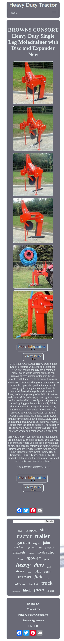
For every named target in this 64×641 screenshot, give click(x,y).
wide (38, 571)
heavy (23, 565)
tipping (31, 547)
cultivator (20, 584)
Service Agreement (33, 620)
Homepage (33, 603)
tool (49, 567)
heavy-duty (16, 591)
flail (38, 576)
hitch (27, 590)
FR (36, 626)
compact (31, 530)
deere (20, 571)
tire (47, 578)
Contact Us (33, 609)
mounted (49, 547)
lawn (29, 572)
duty (39, 565)
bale (20, 530)
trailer (42, 536)
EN (30, 626)
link (40, 548)
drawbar (18, 547)
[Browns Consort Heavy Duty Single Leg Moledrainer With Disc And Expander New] (33, 83)
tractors (24, 577)
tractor (24, 536)
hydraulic (46, 552)
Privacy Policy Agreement (33, 614)
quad (46, 559)
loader (50, 590)
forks (20, 559)
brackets (19, 552)
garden (23, 542)
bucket (33, 584)
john (46, 543)
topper (36, 543)
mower (34, 558)
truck (47, 583)
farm (39, 589)
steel (44, 529)
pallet (47, 571)
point (31, 553)
